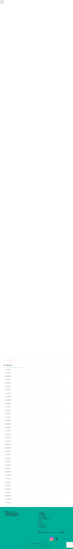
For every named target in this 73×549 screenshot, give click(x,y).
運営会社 (62, 532)
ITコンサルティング (44, 518)
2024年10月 (8, 444)
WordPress (29, 546)
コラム (40, 522)
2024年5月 (7, 461)
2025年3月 (7, 427)
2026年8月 (7, 369)
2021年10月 (8, 499)
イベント (40, 524)
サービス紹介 (41, 515)
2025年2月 (7, 430)
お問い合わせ (41, 532)
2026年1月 (7, 393)
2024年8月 (7, 451)
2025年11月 (8, 400)
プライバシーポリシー (53, 532)
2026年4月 (7, 383)
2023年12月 (8, 475)
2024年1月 (7, 472)
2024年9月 (7, 448)
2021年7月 (7, 502)
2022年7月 (7, 492)
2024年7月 (7, 454)
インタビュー (8, 360)
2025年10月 (8, 403)
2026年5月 (7, 379)
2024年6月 (7, 458)
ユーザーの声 (41, 525)
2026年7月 (7, 372)
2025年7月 (7, 413)
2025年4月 (7, 424)
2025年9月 (7, 407)
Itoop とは (41, 512)
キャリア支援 (43, 517)
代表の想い (42, 513)
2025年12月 (8, 396)
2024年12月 (8, 437)
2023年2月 (7, 485)
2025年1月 (7, 434)
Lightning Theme (37, 546)
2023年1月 (7, 489)
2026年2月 (7, 390)
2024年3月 (7, 468)
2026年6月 (7, 376)
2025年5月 (7, 420)
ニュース (40, 520)
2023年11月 (8, 478)
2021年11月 (8, 495)
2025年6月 (7, 417)
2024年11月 (8, 441)
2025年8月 (7, 410)
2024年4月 (7, 465)
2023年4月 (7, 482)
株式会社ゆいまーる (9, 512)
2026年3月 (7, 386)
